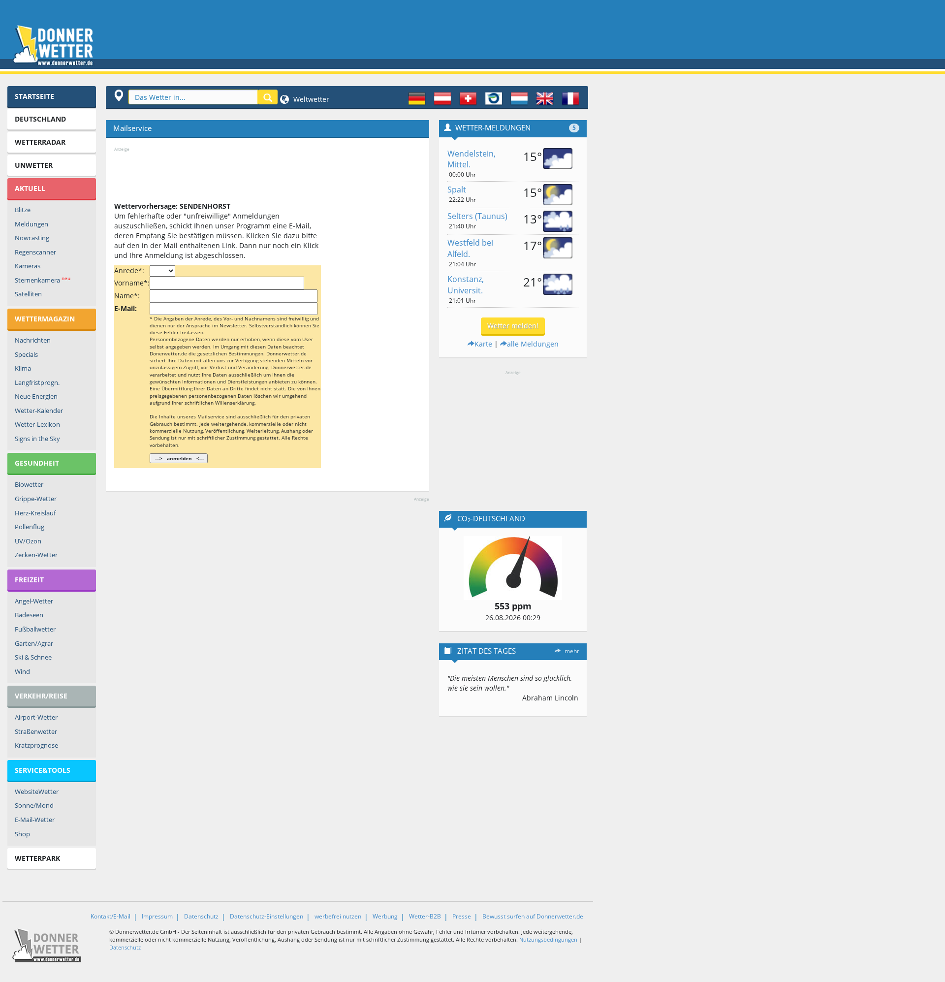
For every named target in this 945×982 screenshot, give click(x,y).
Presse (461, 916)
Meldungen (31, 224)
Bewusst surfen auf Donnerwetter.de (532, 916)
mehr (572, 651)
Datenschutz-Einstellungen (266, 916)
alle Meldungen (533, 343)
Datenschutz (201, 916)
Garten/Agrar (34, 643)
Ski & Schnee (33, 657)
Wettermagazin (45, 318)
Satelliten (28, 293)
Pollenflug (29, 526)
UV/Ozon (28, 541)
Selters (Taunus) (477, 216)
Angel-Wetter (34, 601)
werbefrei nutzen (338, 916)
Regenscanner (35, 252)
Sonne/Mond (34, 805)
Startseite (34, 96)
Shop (22, 833)
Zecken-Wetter (36, 554)
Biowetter (29, 484)
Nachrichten (33, 340)
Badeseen (29, 614)
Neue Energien (36, 396)
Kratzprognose (36, 745)
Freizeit (29, 579)
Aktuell (30, 188)
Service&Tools (42, 770)
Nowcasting (32, 237)
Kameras (27, 265)
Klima (23, 368)
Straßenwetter (36, 731)
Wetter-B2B (425, 916)
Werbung (385, 916)
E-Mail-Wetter (35, 819)
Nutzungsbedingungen (548, 939)
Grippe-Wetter (36, 498)
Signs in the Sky (37, 438)
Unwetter (34, 165)
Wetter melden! (512, 325)
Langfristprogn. (37, 382)
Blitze (23, 209)
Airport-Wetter (36, 717)
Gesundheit (37, 463)
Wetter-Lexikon (37, 424)
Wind (22, 671)
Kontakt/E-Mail (110, 916)
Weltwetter (310, 99)
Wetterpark (37, 858)
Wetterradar (40, 142)
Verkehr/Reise (41, 695)
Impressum (157, 916)
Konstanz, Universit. (465, 285)
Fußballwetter (35, 629)
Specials (26, 354)
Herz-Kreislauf (35, 512)
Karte (483, 343)
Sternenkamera (42, 280)
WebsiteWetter (37, 791)
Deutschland (40, 119)
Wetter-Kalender (39, 410)
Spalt (456, 189)
